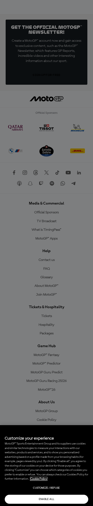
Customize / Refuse (46, 488)
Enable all (46, 499)
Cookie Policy (38, 478)
